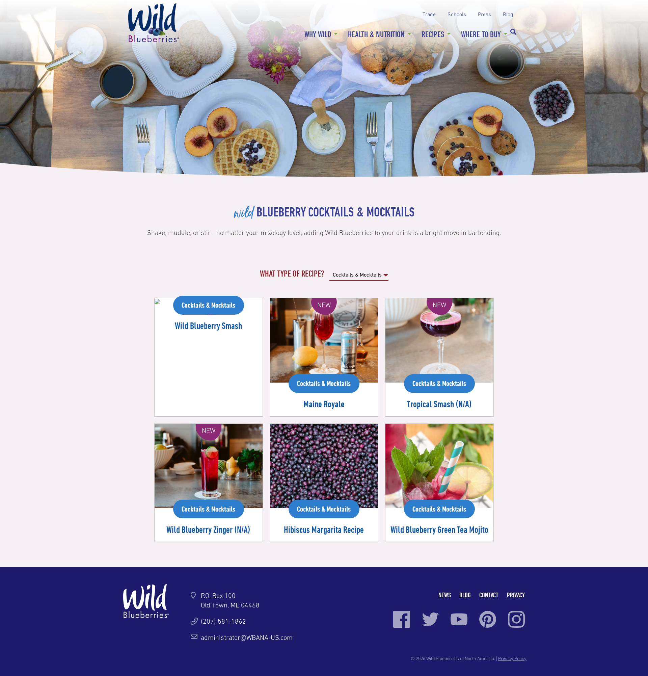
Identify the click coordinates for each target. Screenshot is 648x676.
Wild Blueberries (153, 22)
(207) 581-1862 (223, 621)
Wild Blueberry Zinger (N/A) (208, 529)
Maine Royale (324, 404)
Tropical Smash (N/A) (439, 404)
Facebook (401, 619)
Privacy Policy (512, 658)
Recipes (433, 34)
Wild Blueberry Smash (208, 325)
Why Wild (317, 34)
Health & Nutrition (376, 34)
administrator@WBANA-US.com (247, 637)
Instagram (516, 619)
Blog (508, 14)
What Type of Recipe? (293, 273)
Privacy (516, 595)
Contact (488, 595)
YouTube (459, 619)
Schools (457, 14)
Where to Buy (481, 34)
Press (484, 14)
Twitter (430, 619)
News (444, 595)
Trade (429, 14)
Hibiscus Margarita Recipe (324, 529)
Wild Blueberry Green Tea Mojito (439, 529)
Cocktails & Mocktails (208, 305)
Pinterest (487, 619)
